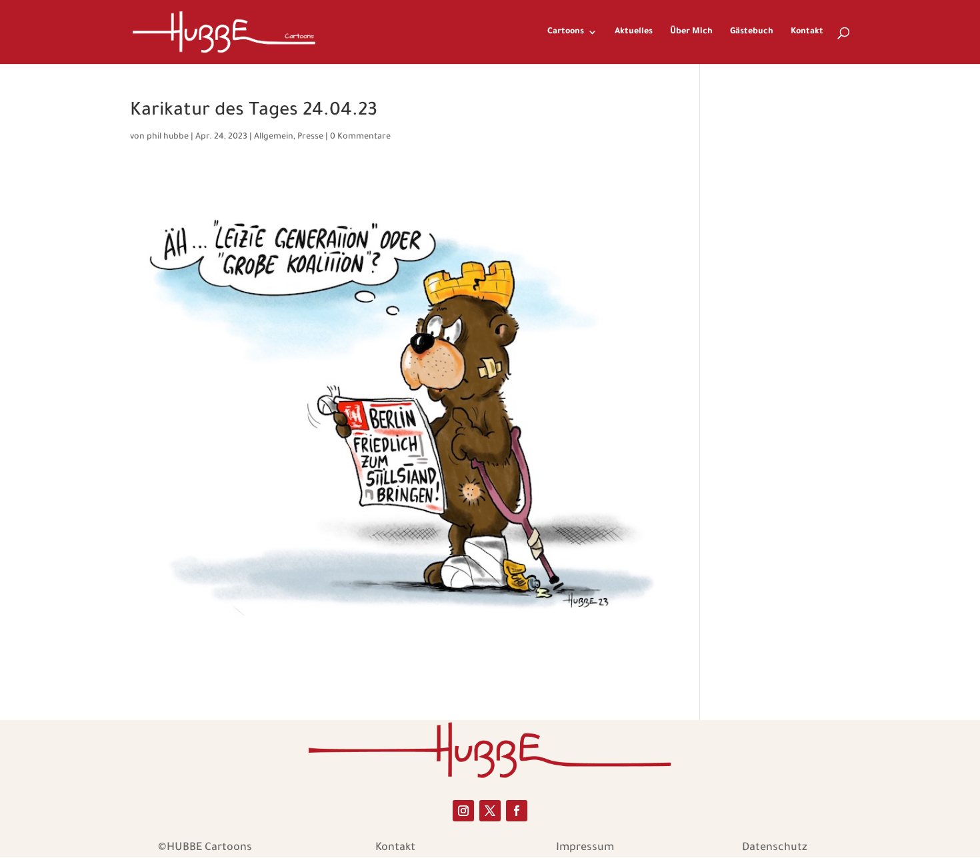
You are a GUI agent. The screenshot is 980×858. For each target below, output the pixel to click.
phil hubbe (168, 137)
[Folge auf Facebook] (516, 810)
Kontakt (807, 32)
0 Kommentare (360, 137)
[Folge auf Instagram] (463, 810)
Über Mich (691, 32)
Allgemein (273, 137)
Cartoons (565, 32)
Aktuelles (634, 32)
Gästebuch (751, 32)
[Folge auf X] (490, 810)
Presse (310, 137)
